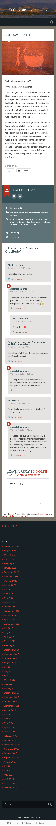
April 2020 (9, 602)
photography (34, 212)
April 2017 (9, 675)
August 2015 (10, 762)
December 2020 (11, 572)
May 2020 (8, 598)
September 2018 (11, 624)
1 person (20, 279)
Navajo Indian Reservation (30, 222)
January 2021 (10, 568)
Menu (4, 22)
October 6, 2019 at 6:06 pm (19, 403)
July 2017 (8, 667)
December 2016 (11, 693)
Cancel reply (32, 475)
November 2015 (11, 749)
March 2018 (9, 641)
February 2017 (11, 684)
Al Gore (13, 219)
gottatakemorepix (19, 288)
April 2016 (9, 727)
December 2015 (11, 744)
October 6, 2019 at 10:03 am (22, 292)
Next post (14, 237)
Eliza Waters (14, 400)
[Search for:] (28, 804)
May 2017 (8, 671)
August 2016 (10, 710)
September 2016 (11, 706)
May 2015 (8, 774)
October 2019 (10, 606)
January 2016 (10, 740)
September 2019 (11, 611)
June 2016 (8, 718)
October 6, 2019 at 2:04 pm (19, 347)
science (13, 215)
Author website (20, 196)
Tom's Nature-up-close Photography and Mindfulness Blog (26, 343)
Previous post (16, 233)
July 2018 (8, 628)
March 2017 (9, 680)
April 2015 (9, 779)
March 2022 (9, 555)
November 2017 (11, 654)
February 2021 (11, 563)
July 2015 (8, 766)
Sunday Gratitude (21, 35)
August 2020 (10, 585)
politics (44, 212)
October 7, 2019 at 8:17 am (21, 430)
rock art (21, 224)
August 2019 (10, 615)
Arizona (39, 219)
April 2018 (9, 636)
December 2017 (11, 650)
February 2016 (11, 736)
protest (13, 224)
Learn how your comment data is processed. (27, 515)
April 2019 (9, 619)
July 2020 (8, 589)
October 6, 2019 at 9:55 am (19, 268)
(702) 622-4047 (9, 526)
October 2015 (10, 753)
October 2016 (10, 701)
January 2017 (10, 688)
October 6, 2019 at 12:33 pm (25, 321)
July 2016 (8, 714)
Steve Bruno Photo (28, 9)
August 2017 (10, 662)
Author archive (14, 196)
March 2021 (9, 559)
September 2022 (11, 546)
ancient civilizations (19, 212)
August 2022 (10, 550)
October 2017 (10, 658)
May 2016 (8, 723)
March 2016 (9, 731)
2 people (20, 417)
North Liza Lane (16, 265)
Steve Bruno (31, 224)
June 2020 (8, 593)
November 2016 (11, 697)
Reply (40, 503)
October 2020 (10, 581)
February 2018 (11, 645)
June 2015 (8, 770)
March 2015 (9, 783)
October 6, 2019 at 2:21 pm (21, 374)
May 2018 (8, 632)
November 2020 (11, 576)
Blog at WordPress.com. (28, 817)
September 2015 (11, 757)
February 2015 (11, 787)
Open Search (51, 22)
